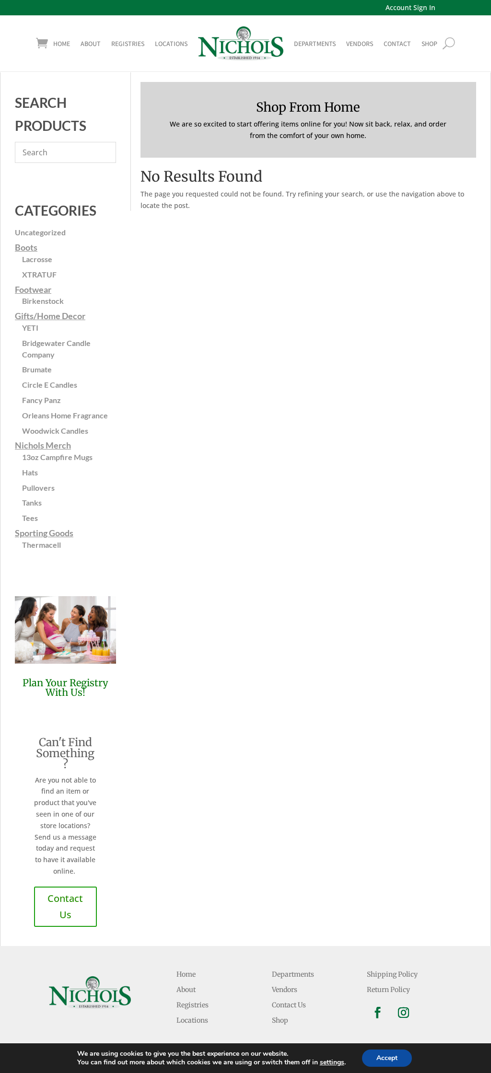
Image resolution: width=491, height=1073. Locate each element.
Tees (30, 517)
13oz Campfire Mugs (57, 457)
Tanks (32, 502)
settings (332, 1062)
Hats (30, 472)
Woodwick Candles (55, 430)
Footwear (33, 289)
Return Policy (388, 989)
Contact (397, 43)
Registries (127, 43)
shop (429, 43)
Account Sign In (410, 7)
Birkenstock (43, 300)
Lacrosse (37, 259)
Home (61, 43)
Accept (386, 1057)
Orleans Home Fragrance (65, 415)
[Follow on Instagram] (404, 1013)
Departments (315, 43)
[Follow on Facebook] (378, 1013)
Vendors (359, 43)
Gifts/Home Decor (50, 316)
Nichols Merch (43, 445)
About (91, 43)
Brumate (37, 369)
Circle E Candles (49, 384)
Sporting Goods (44, 533)
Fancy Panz (41, 399)
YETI (30, 327)
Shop (280, 1020)
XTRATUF (39, 274)
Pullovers (38, 487)
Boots (26, 247)
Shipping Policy (392, 974)
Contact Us (65, 906)
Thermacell (41, 544)
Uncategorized (40, 232)
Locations (171, 43)
